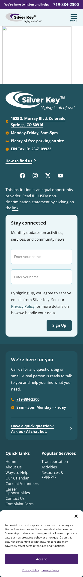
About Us (14, 467)
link (15, 207)
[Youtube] (60, 175)
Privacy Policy (30, 570)
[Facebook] (22, 175)
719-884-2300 (66, 4)
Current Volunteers (22, 483)
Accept (41, 559)
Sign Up (59, 325)
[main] (41, 55)
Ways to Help (17, 472)
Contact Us (15, 498)
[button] (76, 516)
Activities (49, 467)
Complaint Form (20, 504)
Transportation (55, 461)
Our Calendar (17, 478)
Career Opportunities (18, 491)
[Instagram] (35, 175)
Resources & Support (52, 474)
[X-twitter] (48, 175)
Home (11, 461)
